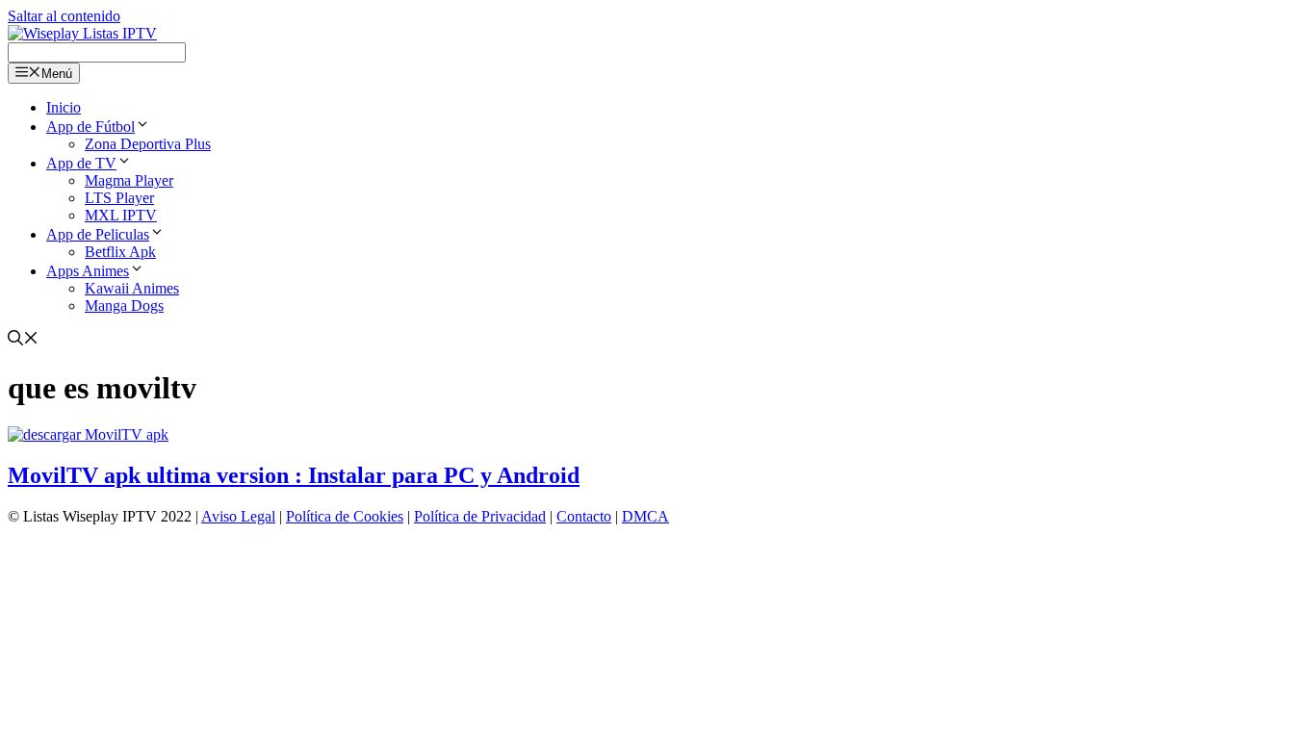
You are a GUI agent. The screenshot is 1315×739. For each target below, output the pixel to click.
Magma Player (129, 180)
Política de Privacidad (480, 516)
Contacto (583, 516)
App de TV (81, 163)
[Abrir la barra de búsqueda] (23, 340)
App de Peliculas (97, 234)
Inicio (63, 107)
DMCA (645, 516)
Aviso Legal (238, 516)
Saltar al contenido (64, 16)
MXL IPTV (121, 215)
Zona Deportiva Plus (148, 144)
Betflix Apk (120, 251)
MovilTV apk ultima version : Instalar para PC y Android (294, 475)
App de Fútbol (90, 126)
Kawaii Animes (132, 288)
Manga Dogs (124, 305)
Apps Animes (87, 271)
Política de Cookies (344, 516)
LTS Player (119, 198)
